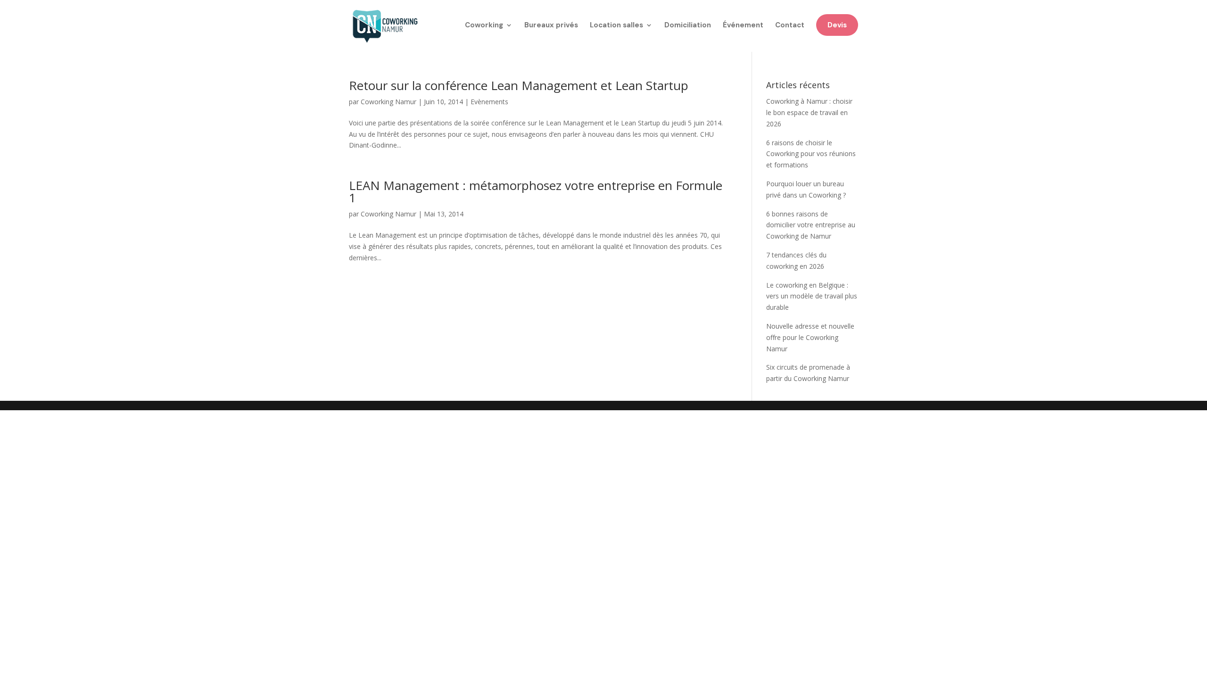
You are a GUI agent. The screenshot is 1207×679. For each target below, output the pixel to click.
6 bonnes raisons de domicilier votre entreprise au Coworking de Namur (810, 225)
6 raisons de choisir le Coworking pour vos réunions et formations (811, 154)
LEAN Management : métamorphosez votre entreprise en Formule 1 (535, 191)
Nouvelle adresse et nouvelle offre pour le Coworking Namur (810, 337)
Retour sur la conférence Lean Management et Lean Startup (518, 85)
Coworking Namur (388, 101)
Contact (789, 26)
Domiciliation (687, 26)
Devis (837, 25)
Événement (743, 26)
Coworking (484, 26)
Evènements (489, 101)
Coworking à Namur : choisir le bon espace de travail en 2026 (809, 112)
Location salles (616, 26)
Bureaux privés (551, 26)
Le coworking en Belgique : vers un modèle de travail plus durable (811, 296)
